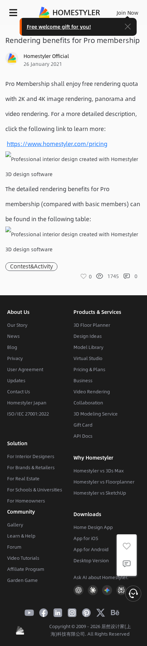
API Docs (83, 435)
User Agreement (25, 369)
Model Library (88, 347)
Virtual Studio (88, 358)
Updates (16, 380)
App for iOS (86, 538)
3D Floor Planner (92, 325)
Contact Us (18, 391)
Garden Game (22, 580)
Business (83, 380)
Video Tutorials (23, 558)
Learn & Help (21, 535)
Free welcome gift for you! (59, 26)
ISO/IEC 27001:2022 (28, 413)
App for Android (91, 549)
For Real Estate (23, 478)
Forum (14, 546)
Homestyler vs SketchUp (100, 492)
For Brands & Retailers (31, 467)
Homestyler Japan (26, 402)
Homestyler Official (46, 56)
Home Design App (93, 527)
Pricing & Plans (89, 369)
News (13, 336)
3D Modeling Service (96, 413)
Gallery (15, 524)
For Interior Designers (30, 456)
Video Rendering (92, 391)
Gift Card (83, 424)
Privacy (15, 358)
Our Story (17, 325)
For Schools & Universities (34, 489)
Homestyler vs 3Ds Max (99, 470)
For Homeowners (26, 500)
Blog (12, 347)
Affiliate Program (25, 569)
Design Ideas (88, 336)
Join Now (127, 12)
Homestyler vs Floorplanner (104, 481)
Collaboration (88, 402)
